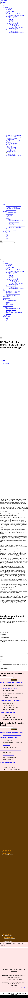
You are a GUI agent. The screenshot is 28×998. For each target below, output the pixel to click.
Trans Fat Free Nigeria (14, 22)
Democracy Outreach (11, 30)
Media (4, 299)
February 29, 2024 (4, 363)
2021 (7, 236)
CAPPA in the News (11, 212)
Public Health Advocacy (11, 16)
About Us (5, 7)
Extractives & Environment (12, 23)
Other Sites (8, 219)
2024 (7, 232)
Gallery (7, 216)
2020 (7, 238)
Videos (7, 218)
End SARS (8, 314)
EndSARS (11, 224)
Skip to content (3, 0)
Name (2, 656)
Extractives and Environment (13, 208)
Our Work (5, 12)
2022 (7, 235)
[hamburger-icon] (0, 3)
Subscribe (3, 634)
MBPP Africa (12, 223)
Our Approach (9, 8)
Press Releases (9, 214)
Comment (3, 644)
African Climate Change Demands (17, 226)
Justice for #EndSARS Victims (16, 32)
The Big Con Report (17, 26)
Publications (9, 215)
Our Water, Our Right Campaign (16, 15)
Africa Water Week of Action (16, 220)
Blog (4, 204)
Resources (5, 211)
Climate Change (13, 24)
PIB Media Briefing (13, 28)
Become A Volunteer (11, 230)
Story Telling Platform (14, 222)
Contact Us (5, 228)
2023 (7, 234)
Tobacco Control (13, 17)
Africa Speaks (6, 298)
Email (2, 659)
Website (2, 661)
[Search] (14, 242)
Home (4, 5)
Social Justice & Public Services (13, 13)
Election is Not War (13, 31)
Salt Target (11, 20)
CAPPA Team (9, 9)
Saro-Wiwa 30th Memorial (15, 227)
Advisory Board (10, 11)
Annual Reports (6, 231)
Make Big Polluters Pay (17, 27)
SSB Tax (11, 19)
